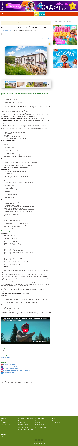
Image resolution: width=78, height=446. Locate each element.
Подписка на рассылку (6, 424)
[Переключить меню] (2, 14)
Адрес (42, 38)
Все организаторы (40, 424)
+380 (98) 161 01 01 (6, 357)
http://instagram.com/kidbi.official (11, 368)
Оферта (3, 436)
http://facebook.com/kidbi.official (11, 366)
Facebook (36, 440)
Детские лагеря (22, 420)
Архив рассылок (5, 422)
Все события (4, 30)
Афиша (3, 420)
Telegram (42, 440)
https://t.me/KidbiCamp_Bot (9, 372)
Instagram (39, 440)
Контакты (48, 38)
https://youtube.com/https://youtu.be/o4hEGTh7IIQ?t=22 (16, 370)
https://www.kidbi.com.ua (9, 364)
